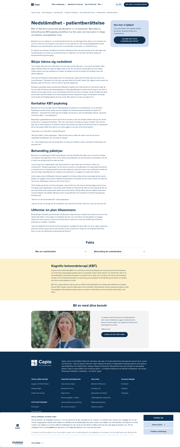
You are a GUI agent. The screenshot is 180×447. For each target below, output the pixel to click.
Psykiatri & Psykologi (71, 12)
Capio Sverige (35, 12)
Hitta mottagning (47, 12)
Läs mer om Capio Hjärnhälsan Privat (130, 40)
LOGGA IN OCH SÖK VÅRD (114, 334)
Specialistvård (58, 12)
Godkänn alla (158, 418)
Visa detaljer (36, 443)
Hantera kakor (157, 425)
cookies (51, 427)
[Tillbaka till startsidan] (35, 4)
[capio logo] (41, 363)
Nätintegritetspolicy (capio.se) (62, 437)
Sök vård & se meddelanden (136, 4)
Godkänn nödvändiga (158, 431)
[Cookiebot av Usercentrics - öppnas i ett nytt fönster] (18, 443)
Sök (120, 4)
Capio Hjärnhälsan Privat (87, 12)
